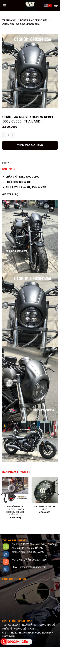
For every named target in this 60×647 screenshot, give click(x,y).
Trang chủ (9, 20)
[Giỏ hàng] (56, 5)
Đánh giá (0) (8, 169)
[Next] (57, 500)
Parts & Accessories (34, 20)
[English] (46, 5)
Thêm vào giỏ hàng (30, 145)
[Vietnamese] (50, 5)
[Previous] (2, 500)
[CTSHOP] (30, 5)
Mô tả (5, 163)
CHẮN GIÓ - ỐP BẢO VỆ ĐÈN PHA (21, 24)
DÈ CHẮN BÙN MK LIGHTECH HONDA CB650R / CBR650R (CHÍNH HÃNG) (15, 510)
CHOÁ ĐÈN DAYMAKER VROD (44, 507)
